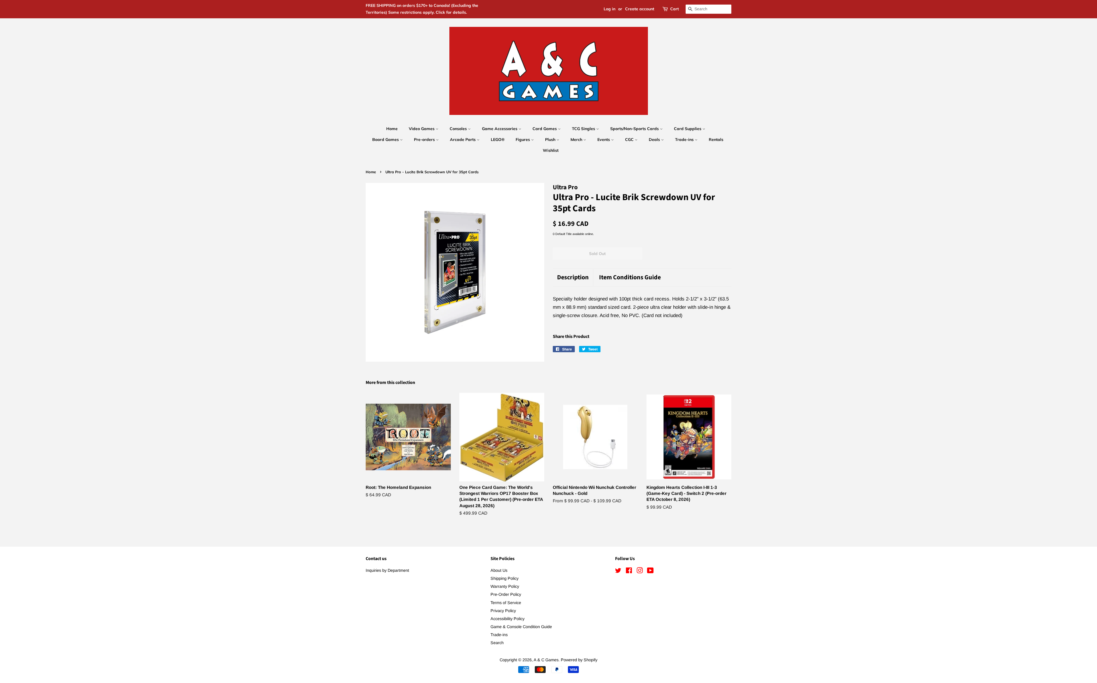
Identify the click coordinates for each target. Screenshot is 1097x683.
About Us (499, 570)
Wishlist (550, 150)
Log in (609, 8)
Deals (655, 139)
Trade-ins (685, 139)
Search (497, 642)
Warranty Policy (505, 586)
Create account (639, 8)
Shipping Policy (505, 578)
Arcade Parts (463, 139)
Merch (576, 139)
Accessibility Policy (508, 618)
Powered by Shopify (579, 660)
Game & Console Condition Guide (521, 626)
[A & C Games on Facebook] (629, 571)
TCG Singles (584, 128)
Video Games (422, 128)
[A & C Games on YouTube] (650, 571)
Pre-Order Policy (506, 594)
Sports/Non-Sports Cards (635, 128)
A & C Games (546, 660)
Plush (550, 139)
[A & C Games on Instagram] (639, 571)
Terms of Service (506, 602)
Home (392, 128)
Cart (674, 8)
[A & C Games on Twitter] (618, 571)
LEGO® (498, 139)
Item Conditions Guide (630, 277)
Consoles (459, 128)
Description (573, 277)
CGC (630, 139)
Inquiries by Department (387, 570)
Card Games (545, 128)
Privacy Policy (503, 610)
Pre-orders (425, 139)
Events (604, 139)
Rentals (716, 139)
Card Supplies (688, 128)
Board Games (386, 139)
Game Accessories (500, 128)
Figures (523, 139)
